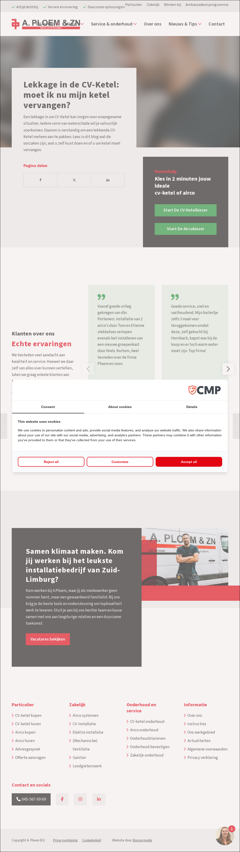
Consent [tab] (48, 407)
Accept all (189, 462)
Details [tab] (191, 407)
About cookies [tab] (120, 407)
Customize (120, 462)
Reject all (51, 462)
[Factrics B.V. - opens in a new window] (204, 390)
